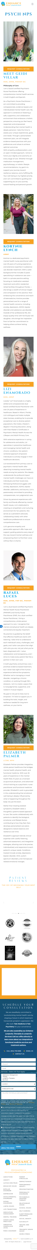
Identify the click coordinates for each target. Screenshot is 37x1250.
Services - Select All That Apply (13, 1072)
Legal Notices (27, 1241)
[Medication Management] (18, 1075)
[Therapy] (18, 1076)
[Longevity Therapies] (18, 1078)
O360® (15, 1239)
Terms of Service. (16, 1104)
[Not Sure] (18, 1080)
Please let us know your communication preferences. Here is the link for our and (17, 1102)
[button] (4, 903)
